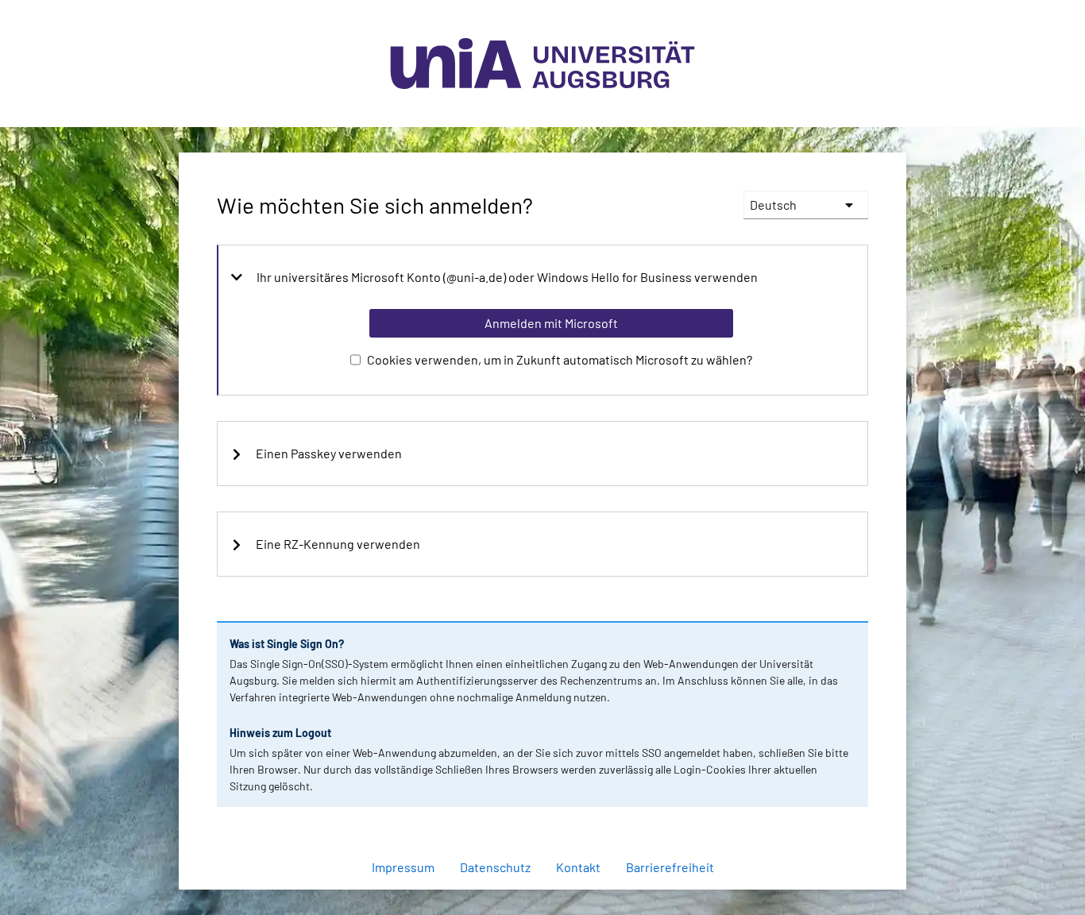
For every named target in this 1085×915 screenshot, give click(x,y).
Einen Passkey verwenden (329, 453)
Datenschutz (495, 866)
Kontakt (578, 866)
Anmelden (550, 881)
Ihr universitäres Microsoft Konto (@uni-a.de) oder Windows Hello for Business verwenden (507, 277)
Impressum (403, 866)
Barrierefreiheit (670, 866)
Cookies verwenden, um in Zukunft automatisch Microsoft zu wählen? (559, 359)
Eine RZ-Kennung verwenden (338, 544)
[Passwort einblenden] (835, 808)
